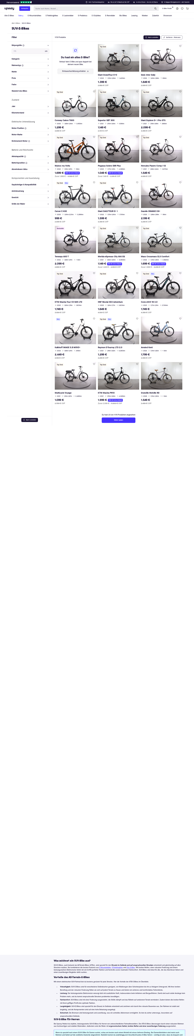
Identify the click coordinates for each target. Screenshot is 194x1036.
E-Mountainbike (105, 968)
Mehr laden (118, 420)
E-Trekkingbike (117, 968)
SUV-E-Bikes (26, 23)
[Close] (99, 1)
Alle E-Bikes (16, 23)
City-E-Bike (131, 968)
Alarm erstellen (31, 420)
